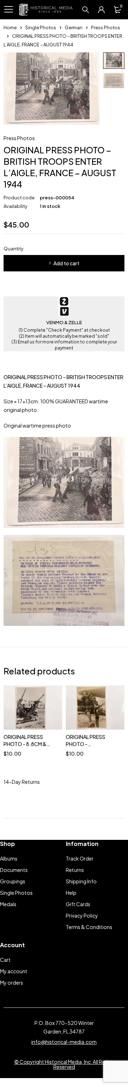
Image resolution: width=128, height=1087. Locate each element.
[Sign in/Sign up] (101, 9)
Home (10, 27)
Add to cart (66, 263)
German (73, 27)
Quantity (13, 248)
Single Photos (40, 27)
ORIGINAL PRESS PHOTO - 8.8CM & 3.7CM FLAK (25, 744)
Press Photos (105, 27)
